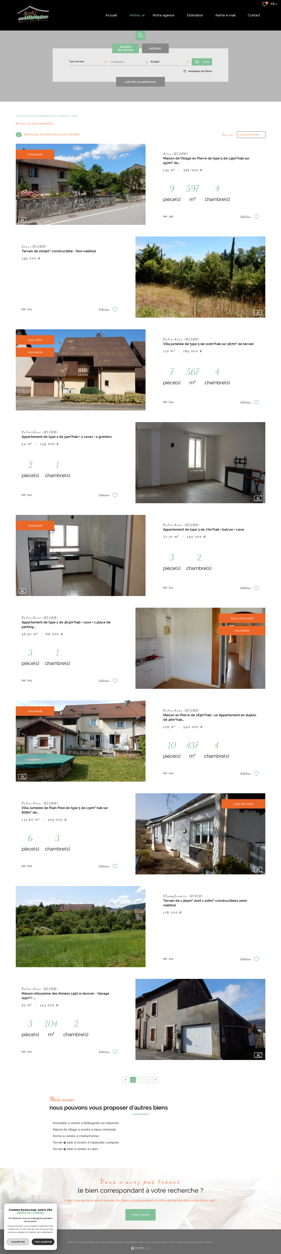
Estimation (195, 15)
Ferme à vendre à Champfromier (76, 1136)
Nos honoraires (130, 1242)
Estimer (155, 48)
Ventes (134, 15)
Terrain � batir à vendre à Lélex (75, 1149)
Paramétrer (18, 1241)
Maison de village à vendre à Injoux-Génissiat (84, 1129)
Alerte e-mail (225, 15)
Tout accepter (43, 1241)
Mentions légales (159, 1242)
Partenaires (182, 1242)
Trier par (228, 135)
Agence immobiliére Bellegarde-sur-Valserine (42, 115)
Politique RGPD (196, 1242)
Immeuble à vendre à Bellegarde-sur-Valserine (86, 1123)
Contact (254, 15)
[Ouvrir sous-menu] (143, 15)
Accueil (111, 15)
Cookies (208, 1242)
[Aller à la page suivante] (155, 1080)
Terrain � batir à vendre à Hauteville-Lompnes (86, 1142)
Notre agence (163, 15)
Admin (172, 1242)
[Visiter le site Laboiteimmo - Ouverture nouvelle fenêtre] (140, 1248)
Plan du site (144, 1242)
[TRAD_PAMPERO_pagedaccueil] (33, 22)
